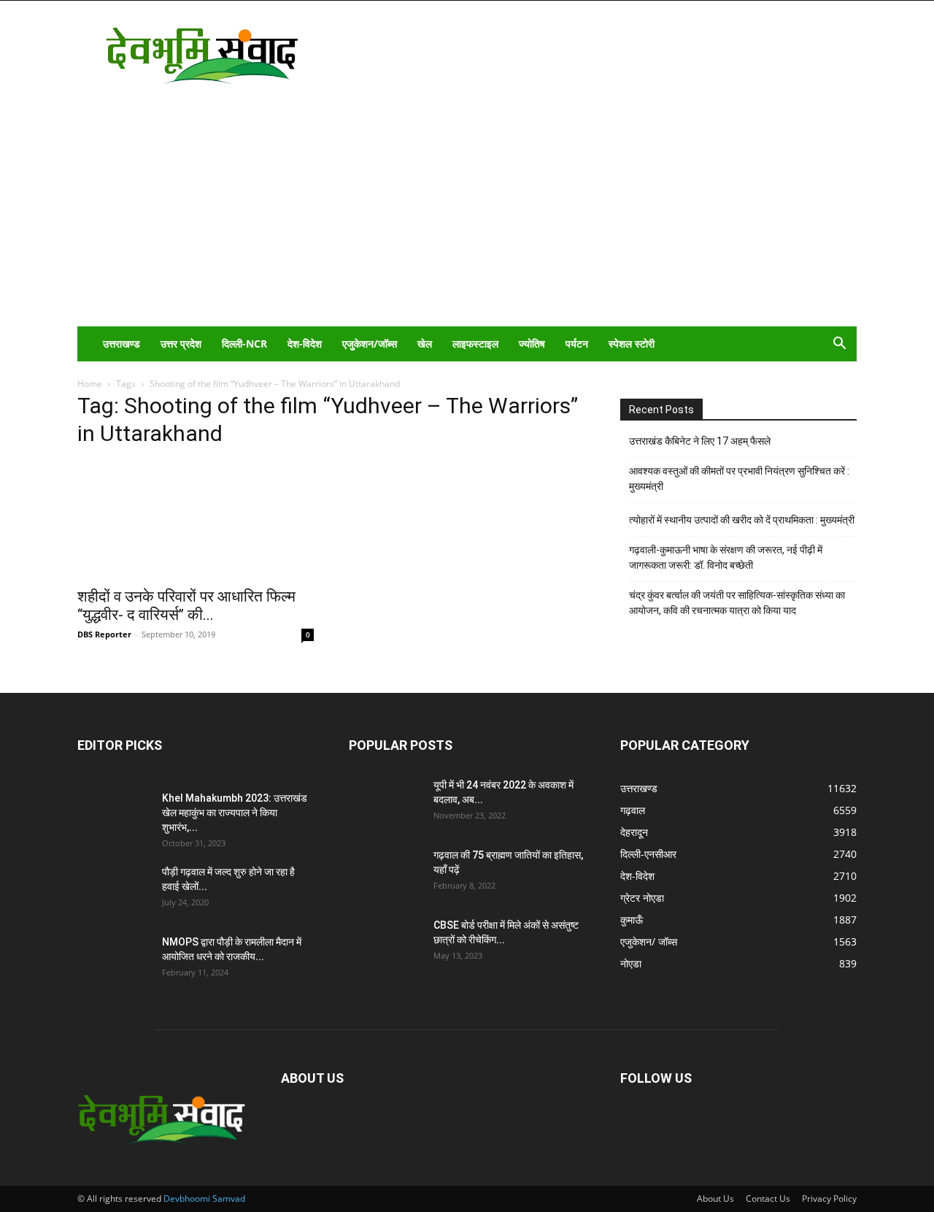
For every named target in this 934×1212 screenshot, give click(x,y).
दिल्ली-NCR (244, 343)
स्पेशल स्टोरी (632, 343)
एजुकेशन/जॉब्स (369, 343)
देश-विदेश (304, 343)
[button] (839, 345)
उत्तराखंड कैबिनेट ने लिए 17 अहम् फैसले (700, 441)
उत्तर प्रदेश (181, 343)
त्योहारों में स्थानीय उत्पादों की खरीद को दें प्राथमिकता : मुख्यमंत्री (741, 520)
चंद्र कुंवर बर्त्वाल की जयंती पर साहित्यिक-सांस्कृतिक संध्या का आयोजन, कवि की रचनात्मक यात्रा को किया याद (737, 602)
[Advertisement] (467, 217)
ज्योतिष (532, 343)
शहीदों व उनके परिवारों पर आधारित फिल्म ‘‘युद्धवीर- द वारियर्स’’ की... (186, 606)
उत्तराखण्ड (121, 343)
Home (89, 383)
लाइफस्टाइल (475, 343)
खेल (424, 343)
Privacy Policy (829, 1198)
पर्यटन (577, 343)
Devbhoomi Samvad (204, 1198)
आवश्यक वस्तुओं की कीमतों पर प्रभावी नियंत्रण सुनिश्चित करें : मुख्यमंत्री (739, 478)
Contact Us (768, 1198)
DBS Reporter (104, 634)
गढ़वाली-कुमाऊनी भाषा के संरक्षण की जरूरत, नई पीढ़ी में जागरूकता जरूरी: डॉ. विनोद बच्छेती (725, 557)
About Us (715, 1198)
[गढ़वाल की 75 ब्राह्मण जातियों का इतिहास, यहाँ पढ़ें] (385, 873)
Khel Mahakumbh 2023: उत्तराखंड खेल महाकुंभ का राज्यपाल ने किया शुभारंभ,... (234, 812)
